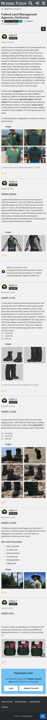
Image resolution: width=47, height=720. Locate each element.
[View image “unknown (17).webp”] (12, 472)
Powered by (23, 716)
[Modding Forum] (14, 3)
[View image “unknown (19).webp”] (35, 490)
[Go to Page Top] (43, 716)
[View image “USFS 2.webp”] (12, 243)
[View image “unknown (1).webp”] (12, 580)
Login (11, 688)
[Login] (37, 3)
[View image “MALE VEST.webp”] (12, 137)
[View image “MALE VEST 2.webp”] (35, 137)
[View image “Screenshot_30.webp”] (12, 355)
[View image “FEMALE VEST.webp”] (12, 155)
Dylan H (22, 168)
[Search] (30, 3)
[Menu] (43, 3)
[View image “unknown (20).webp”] (12, 490)
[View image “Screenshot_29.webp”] (35, 355)
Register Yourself (31, 688)
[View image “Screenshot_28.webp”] (12, 372)
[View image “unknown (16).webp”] (35, 455)
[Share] (43, 29)
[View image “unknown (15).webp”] (12, 455)
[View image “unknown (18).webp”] (35, 472)
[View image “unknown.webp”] (35, 580)
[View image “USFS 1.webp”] (35, 243)
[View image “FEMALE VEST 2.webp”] (35, 155)
